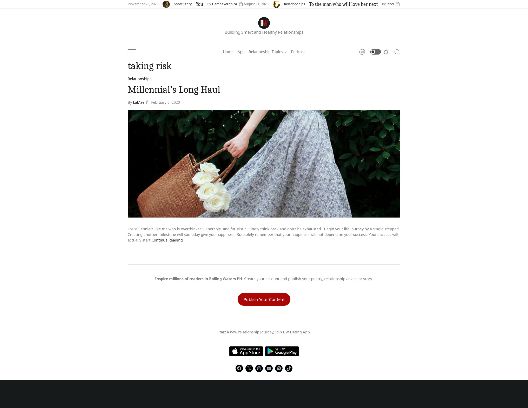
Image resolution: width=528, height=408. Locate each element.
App (241, 52)
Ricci (375, 4)
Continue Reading (167, 240)
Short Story (168, 4)
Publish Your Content (264, 299)
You (184, 4)
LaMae (138, 102)
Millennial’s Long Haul (174, 89)
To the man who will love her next (328, 4)
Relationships (279, 4)
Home (228, 52)
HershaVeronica (209, 4)
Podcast (298, 52)
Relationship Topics (266, 52)
